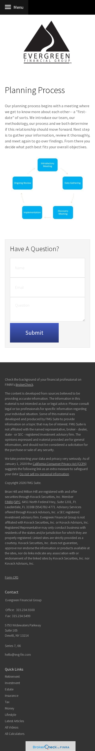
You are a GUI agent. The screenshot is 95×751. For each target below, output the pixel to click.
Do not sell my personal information (44, 474)
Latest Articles (14, 721)
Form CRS (11, 577)
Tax (7, 702)
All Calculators (14, 733)
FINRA (9, 502)
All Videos (11, 727)
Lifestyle (10, 714)
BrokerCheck (24, 384)
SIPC (17, 502)
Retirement (12, 676)
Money (9, 708)
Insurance (11, 695)
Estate (9, 689)
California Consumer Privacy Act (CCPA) (59, 463)
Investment (12, 683)
